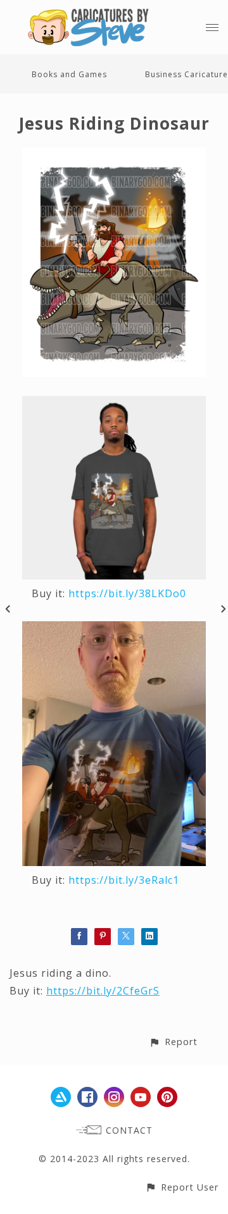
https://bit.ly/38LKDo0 (127, 593)
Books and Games (69, 74)
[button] (173, 1042)
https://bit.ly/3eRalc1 (123, 880)
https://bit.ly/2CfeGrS (103, 991)
